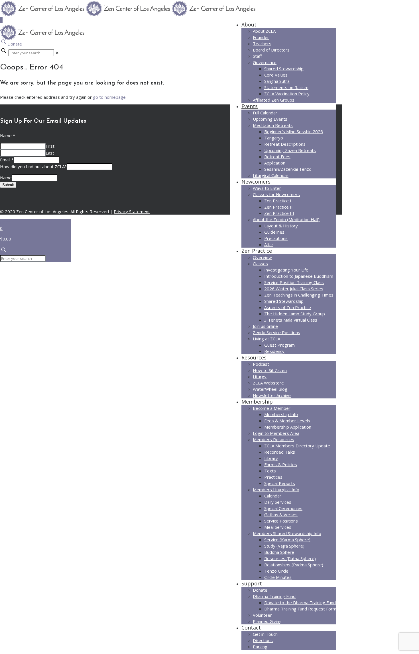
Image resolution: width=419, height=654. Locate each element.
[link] (57, 52)
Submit (8, 185)
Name (7, 135)
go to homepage (109, 97)
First (50, 146)
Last (50, 153)
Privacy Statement (132, 211)
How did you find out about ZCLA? (33, 166)
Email (7, 160)
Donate (14, 44)
